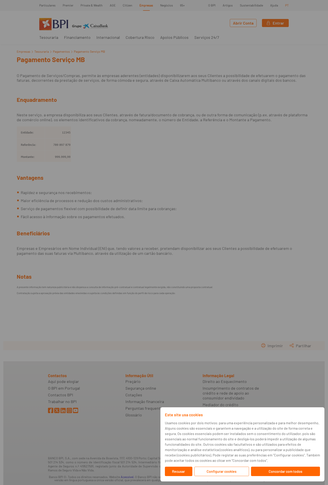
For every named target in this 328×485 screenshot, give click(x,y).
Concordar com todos (285, 471)
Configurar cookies (222, 471)
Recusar (178, 471)
